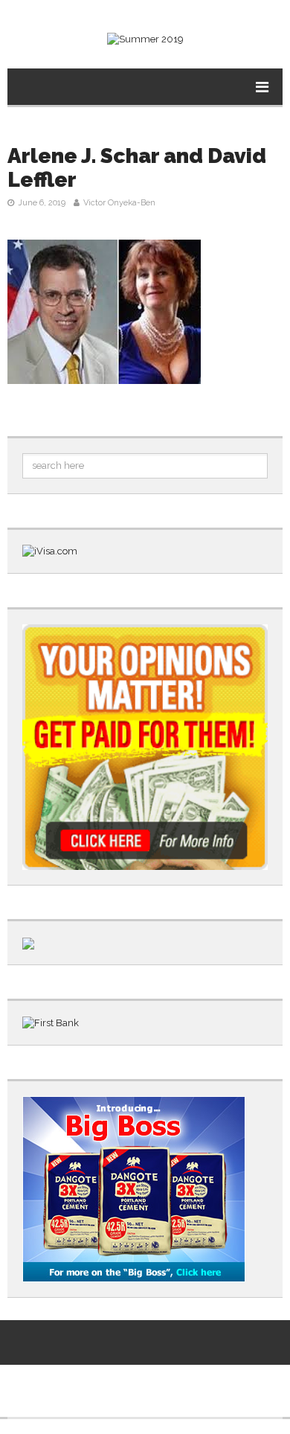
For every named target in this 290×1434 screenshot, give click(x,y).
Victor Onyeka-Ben (119, 203)
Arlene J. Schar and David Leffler (136, 168)
